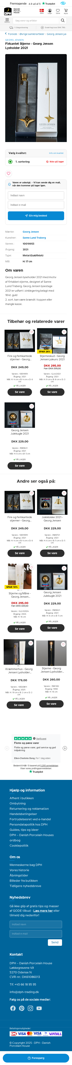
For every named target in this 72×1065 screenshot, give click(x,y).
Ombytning (18, 803)
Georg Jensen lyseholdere (6, 33)
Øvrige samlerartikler (32, 34)
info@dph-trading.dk (24, 992)
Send (55, 942)
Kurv (66, 13)
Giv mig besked (38, 216)
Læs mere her (43, 910)
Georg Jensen (31, 232)
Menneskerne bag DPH (26, 865)
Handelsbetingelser (23, 814)
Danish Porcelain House (17, 11)
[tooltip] (20, 358)
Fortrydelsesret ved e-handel (30, 819)
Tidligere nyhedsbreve (25, 886)
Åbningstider (19, 875)
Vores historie (19, 870)
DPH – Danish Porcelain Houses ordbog (32, 838)
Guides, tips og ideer (24, 830)
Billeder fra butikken (24, 880)
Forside (12, 34)
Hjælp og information (27, 790)
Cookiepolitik (19, 845)
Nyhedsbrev (20, 897)
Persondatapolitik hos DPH (29, 824)
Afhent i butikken (22, 798)
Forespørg (38, 1058)
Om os (15, 857)
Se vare (20, 392)
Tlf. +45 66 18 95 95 (23, 984)
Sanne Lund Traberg (34, 238)
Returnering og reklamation (29, 808)
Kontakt (16, 954)
